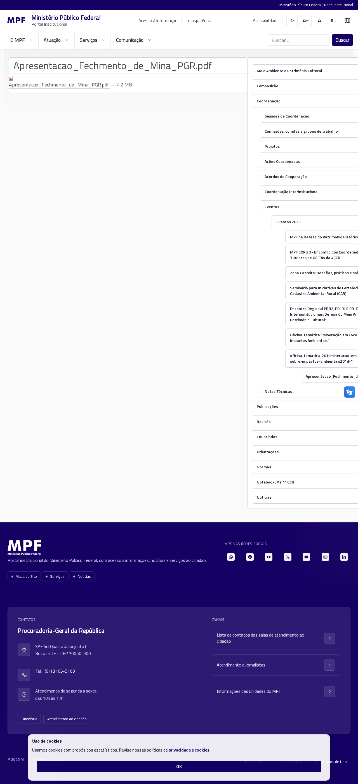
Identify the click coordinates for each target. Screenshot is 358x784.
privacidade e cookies (189, 750)
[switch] (292, 20)
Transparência (198, 20)
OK (179, 766)
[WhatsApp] (231, 557)
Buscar (342, 40)
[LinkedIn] (344, 557)
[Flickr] (268, 557)
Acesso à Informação (158, 20)
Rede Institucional (338, 5)
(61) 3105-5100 (60, 671)
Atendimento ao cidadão (67, 719)
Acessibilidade (266, 20)
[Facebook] (250, 557)
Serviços (57, 576)
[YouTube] (306, 557)
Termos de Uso (334, 761)
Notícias (84, 576)
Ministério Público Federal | (301, 5)
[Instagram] (325, 557)
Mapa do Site (26, 576)
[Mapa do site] (347, 20)
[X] (287, 557)
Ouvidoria (29, 719)
